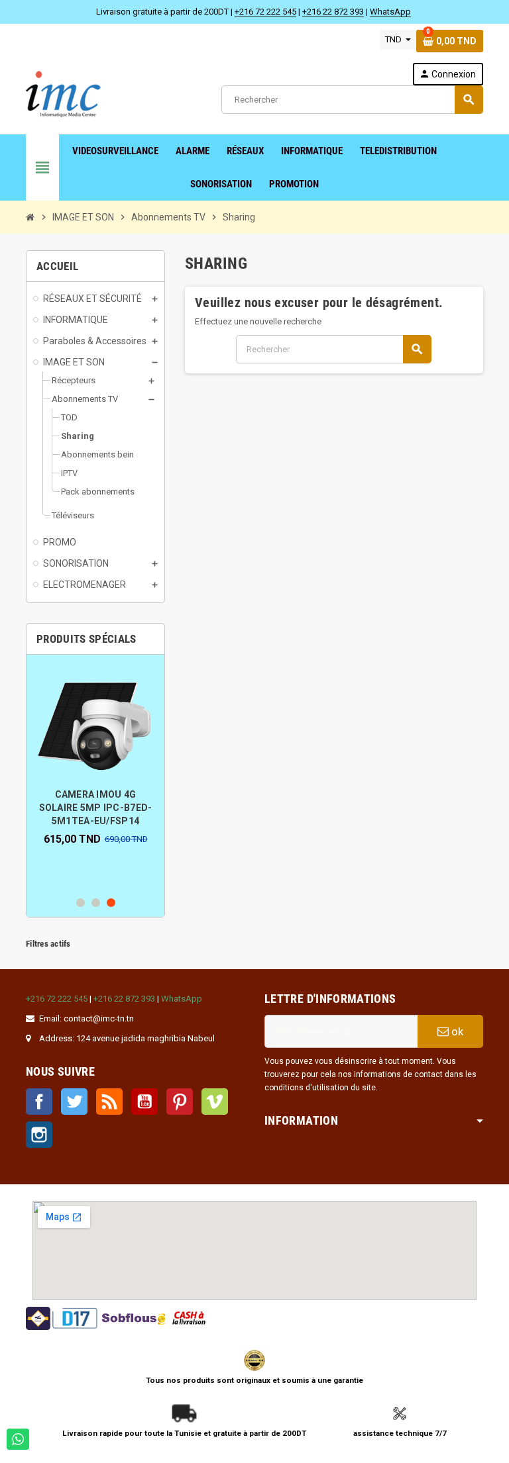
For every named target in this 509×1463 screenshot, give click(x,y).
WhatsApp (390, 12)
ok (456, 1031)
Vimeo (214, 1101)
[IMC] (64, 92)
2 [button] (95, 902)
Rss (109, 1101)
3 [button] (111, 902)
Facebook (39, 1101)
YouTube (144, 1101)
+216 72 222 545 (265, 12)
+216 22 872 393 (333, 12)
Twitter (74, 1101)
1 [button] (80, 902)
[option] (95, 755)
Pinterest (179, 1101)
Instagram (39, 1134)
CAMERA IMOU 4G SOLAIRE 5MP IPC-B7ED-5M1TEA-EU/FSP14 (95, 807)
